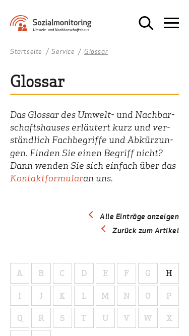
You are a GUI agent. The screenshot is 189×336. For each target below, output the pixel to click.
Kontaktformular (46, 177)
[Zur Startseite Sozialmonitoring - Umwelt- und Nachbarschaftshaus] (59, 26)
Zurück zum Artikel (145, 230)
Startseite (26, 52)
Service (63, 52)
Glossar (96, 52)
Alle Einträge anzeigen (139, 216)
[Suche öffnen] (146, 23)
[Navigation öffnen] (171, 23)
